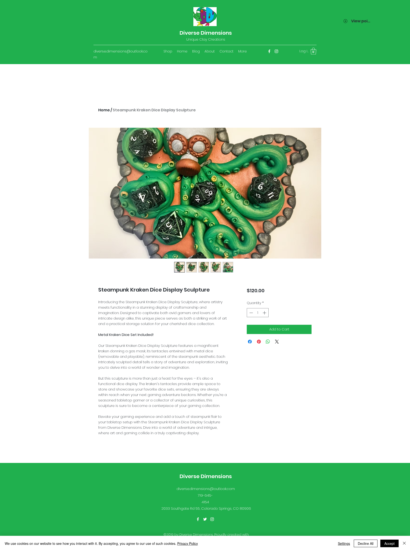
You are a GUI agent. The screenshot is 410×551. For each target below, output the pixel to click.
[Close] (404, 543)
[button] (313, 51)
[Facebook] (269, 51)
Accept (389, 543)
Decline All (365, 543)
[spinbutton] (258, 312)
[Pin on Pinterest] (259, 341)
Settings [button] (344, 543)
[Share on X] (277, 341)
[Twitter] (205, 519)
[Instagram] (276, 51)
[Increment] (265, 312)
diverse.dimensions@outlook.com (206, 488)
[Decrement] (250, 312)
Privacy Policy (187, 543)
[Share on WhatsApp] (268, 341)
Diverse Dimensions (206, 33)
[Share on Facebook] (250, 341)
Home (104, 110)
